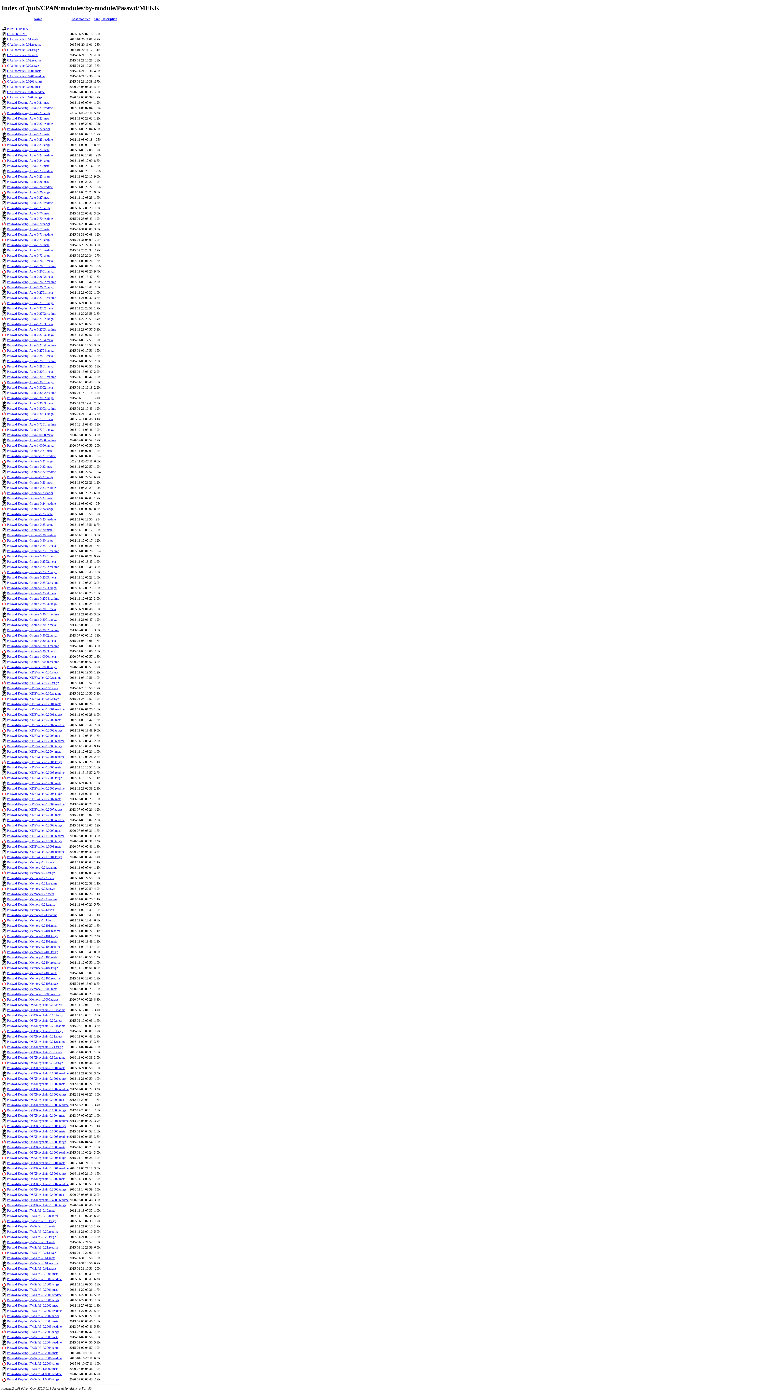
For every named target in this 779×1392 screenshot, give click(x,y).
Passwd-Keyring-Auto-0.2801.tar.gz (30, 366)
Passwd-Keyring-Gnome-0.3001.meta (31, 609)
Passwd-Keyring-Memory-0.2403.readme (33, 946)
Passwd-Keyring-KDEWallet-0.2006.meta (34, 783)
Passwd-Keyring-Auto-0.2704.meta (30, 340)
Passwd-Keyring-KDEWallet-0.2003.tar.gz (34, 746)
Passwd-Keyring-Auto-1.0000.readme (31, 440)
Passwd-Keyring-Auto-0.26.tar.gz (28, 192)
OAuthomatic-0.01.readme (24, 44)
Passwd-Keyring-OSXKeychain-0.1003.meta (36, 1099)
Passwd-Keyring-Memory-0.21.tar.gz (31, 873)
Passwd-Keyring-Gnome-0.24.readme (31, 503)
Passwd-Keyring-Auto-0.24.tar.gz (28, 160)
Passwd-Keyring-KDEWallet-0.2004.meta (34, 751)
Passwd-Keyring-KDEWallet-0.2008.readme (36, 820)
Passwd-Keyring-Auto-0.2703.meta (30, 324)
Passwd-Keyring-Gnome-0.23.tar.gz (30, 493)
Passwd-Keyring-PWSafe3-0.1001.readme (34, 1279)
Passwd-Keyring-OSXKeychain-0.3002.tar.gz (36, 1189)
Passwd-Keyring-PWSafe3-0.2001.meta (32, 1289)
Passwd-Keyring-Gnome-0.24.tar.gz (30, 509)
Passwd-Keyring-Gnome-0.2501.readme (33, 551)
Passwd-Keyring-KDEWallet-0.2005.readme (36, 772)
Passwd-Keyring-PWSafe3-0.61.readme (32, 1263)
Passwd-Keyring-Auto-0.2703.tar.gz (30, 334)
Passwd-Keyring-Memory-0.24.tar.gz (31, 920)
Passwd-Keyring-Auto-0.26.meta (28, 181)
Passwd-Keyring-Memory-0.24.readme (32, 915)
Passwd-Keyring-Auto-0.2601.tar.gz (30, 271)
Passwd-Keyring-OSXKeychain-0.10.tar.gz (35, 1015)
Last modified (81, 19)
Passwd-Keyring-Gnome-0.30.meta (30, 530)
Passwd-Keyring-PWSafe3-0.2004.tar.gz (33, 1347)
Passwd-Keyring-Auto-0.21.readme (30, 108)
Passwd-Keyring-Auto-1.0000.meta (30, 435)
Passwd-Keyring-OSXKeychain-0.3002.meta (36, 1179)
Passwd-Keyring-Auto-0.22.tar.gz (28, 129)
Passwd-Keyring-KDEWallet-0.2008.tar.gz (34, 825)
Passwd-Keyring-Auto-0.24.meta (28, 150)
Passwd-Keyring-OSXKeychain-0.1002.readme (38, 1089)
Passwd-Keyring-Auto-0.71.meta (28, 229)
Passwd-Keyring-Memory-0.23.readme (32, 899)
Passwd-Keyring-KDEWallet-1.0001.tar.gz (34, 857)
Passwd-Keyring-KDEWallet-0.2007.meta (34, 799)
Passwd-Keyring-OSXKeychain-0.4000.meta (36, 1194)
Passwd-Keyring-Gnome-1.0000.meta (31, 656)
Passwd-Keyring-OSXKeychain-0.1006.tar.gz (36, 1157)
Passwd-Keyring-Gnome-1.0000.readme (33, 662)
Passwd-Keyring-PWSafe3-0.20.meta (31, 1226)
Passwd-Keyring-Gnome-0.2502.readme (33, 567)
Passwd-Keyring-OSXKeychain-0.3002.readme (38, 1184)
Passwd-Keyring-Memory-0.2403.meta (32, 941)
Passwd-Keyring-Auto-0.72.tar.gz (28, 255)
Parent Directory (17, 28)
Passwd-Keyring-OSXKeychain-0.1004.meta (36, 1115)
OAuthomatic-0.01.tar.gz (23, 50)
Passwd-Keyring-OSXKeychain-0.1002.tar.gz (36, 1094)
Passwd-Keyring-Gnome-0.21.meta (30, 451)
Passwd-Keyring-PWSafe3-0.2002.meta (32, 1305)
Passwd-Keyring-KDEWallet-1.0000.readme (36, 836)
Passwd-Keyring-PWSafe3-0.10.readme (32, 1215)
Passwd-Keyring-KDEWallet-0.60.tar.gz (33, 698)
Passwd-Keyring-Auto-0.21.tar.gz (28, 113)
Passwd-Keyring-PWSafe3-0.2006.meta (32, 1353)
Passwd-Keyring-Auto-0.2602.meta (30, 276)
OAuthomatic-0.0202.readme (26, 92)
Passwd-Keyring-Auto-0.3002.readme (31, 392)
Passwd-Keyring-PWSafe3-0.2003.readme (34, 1326)
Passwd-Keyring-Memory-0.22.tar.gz (31, 888)
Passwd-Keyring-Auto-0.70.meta (28, 213)
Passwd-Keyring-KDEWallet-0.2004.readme (36, 756)
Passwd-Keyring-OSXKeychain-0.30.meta (34, 1052)
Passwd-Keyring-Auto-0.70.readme (30, 218)
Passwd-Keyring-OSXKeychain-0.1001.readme (38, 1073)
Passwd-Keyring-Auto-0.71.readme (30, 234)
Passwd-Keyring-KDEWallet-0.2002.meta (34, 720)
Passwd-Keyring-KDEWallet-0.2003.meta (34, 735)
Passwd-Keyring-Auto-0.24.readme (30, 155)
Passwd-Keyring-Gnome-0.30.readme (31, 535)
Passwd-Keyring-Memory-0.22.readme (32, 883)
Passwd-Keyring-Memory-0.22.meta (30, 878)
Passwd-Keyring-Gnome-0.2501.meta (31, 545)
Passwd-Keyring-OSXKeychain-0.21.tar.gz (35, 1047)
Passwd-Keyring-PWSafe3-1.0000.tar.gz (33, 1379)
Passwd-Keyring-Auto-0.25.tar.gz (28, 176)
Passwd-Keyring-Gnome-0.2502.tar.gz (32, 572)
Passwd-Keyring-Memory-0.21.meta (30, 862)
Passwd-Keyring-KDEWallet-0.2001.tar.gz (34, 714)
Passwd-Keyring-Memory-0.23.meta (30, 894)
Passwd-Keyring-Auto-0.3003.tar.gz (30, 414)
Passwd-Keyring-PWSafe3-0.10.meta (31, 1210)
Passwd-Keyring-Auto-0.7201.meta (30, 419)
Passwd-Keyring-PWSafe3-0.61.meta (31, 1258)
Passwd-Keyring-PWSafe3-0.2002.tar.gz (33, 1316)
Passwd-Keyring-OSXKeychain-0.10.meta (34, 1004)
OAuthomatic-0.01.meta (22, 39)
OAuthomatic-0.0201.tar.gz (24, 81)
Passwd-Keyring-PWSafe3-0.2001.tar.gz (33, 1300)
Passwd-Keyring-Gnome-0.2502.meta (31, 561)
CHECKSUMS (17, 34)
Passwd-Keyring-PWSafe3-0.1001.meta (32, 1274)
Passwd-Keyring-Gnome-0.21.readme (31, 456)
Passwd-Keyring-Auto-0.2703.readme (31, 329)
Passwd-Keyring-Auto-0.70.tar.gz (28, 224)
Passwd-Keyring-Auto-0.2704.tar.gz (30, 350)
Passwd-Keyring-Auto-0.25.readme (30, 171)
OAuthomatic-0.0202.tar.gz (24, 97)
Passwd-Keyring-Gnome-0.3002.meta (31, 625)
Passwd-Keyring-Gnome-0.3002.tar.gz (32, 635)
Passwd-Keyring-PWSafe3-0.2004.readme (34, 1342)
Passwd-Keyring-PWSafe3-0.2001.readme (34, 1295)
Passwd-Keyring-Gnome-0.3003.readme (33, 646)
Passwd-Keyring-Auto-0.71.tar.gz (28, 239)
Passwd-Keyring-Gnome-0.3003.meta (31, 640)
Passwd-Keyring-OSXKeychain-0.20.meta (34, 1020)
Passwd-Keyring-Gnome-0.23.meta (30, 482)
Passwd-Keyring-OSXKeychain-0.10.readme (36, 1010)
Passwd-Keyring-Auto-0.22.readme (30, 123)
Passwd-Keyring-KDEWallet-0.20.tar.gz (33, 683)
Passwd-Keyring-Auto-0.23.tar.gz (28, 145)
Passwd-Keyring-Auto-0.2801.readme (31, 361)
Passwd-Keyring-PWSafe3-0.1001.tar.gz (33, 1284)
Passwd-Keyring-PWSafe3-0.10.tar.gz (31, 1221)
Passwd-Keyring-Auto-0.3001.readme (31, 377)
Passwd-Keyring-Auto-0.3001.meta (30, 371)
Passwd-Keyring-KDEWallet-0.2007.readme (36, 804)
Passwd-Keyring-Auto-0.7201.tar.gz (30, 429)
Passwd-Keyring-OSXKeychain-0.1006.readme (38, 1152)
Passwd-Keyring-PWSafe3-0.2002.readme (34, 1310)
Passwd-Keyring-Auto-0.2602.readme (31, 282)
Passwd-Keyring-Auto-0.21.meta (28, 102)
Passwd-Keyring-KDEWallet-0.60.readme (34, 693)
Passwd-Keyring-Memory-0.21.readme (32, 867)
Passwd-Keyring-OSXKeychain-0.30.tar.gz (35, 1062)
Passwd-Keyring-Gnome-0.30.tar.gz (30, 540)
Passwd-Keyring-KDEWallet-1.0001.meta (34, 846)
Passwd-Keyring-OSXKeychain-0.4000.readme (38, 1200)
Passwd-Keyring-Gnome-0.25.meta (30, 514)
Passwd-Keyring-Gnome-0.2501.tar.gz (32, 556)
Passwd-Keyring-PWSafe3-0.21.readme (32, 1247)
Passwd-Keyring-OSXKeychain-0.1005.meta (36, 1131)
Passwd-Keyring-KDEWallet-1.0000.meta (34, 830)
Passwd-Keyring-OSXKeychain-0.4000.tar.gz (36, 1205)
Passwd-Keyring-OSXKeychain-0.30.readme (36, 1057)
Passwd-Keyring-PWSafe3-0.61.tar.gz (31, 1268)
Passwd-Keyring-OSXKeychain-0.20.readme (36, 1026)
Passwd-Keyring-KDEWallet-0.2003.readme (36, 741)
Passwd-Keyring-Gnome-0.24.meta (30, 498)
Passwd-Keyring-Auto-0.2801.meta (30, 356)
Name (38, 19)
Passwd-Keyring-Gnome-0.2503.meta (31, 577)
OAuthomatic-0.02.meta (22, 55)
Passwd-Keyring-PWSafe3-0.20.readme (32, 1231)
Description (109, 19)
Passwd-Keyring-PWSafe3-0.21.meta (31, 1242)
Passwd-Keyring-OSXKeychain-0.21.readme (36, 1041)
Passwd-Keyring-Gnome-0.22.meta (30, 466)
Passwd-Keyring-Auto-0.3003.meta (30, 403)
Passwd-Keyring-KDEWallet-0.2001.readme (36, 709)
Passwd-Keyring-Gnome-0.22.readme (31, 472)
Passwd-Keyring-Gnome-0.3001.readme (33, 614)
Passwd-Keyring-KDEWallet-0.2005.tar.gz (34, 778)
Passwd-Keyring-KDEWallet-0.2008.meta (34, 815)
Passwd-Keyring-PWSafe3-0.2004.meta (32, 1337)
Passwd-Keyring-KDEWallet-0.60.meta (32, 688)
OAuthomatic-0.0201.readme (26, 76)
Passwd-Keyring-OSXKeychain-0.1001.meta (36, 1068)
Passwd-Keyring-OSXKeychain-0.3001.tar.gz (36, 1173)
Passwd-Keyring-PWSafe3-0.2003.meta (32, 1321)
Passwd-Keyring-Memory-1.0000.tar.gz (32, 999)
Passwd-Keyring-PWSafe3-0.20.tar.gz (31, 1237)
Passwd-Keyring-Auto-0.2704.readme (31, 345)
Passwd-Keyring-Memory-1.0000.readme (33, 994)
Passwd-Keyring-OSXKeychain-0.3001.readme (38, 1168)
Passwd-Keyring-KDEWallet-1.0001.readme (36, 851)
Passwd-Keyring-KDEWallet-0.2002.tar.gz (34, 730)
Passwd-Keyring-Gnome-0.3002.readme (33, 630)
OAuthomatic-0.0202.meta (24, 86)
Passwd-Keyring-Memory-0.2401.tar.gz (32, 936)
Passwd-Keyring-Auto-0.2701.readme (31, 298)
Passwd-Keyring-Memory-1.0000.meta (32, 989)
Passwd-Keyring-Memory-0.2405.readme (33, 978)
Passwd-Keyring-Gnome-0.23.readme (31, 487)
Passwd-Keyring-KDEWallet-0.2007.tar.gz (34, 809)
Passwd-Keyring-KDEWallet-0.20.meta (32, 672)
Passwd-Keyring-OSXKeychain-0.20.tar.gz (35, 1031)
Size (97, 19)
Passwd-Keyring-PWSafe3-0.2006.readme (34, 1358)
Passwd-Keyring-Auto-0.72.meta (28, 245)
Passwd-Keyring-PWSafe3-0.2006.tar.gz (33, 1363)
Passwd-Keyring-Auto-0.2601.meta (30, 261)
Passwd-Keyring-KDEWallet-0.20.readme (34, 677)
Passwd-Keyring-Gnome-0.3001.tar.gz (32, 619)
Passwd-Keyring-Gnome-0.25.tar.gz (30, 524)
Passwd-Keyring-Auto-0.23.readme (30, 139)
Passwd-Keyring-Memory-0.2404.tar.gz (32, 968)
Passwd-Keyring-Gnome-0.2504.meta (31, 593)
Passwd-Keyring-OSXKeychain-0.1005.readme (38, 1136)
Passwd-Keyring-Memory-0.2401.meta (32, 925)
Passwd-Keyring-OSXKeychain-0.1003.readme (38, 1105)
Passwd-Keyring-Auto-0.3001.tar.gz (30, 382)
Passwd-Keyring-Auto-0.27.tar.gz (28, 208)
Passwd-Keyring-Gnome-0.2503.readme (33, 582)
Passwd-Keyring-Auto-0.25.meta (28, 166)
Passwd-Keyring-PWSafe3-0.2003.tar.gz (33, 1332)
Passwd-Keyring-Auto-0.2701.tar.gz (30, 303)
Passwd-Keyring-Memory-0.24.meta (30, 909)
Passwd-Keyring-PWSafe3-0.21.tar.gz (31, 1252)
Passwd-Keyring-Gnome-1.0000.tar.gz (32, 667)
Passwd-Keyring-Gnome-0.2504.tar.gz (32, 603)
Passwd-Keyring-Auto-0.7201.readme (31, 424)
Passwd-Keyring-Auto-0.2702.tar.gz (30, 319)
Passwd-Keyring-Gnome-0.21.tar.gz (30, 461)
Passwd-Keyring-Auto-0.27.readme (30, 203)
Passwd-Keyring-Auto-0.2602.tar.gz (30, 287)
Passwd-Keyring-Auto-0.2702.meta (30, 308)
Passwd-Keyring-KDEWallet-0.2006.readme (36, 788)
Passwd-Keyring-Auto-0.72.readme (30, 250)
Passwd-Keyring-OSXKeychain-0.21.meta (34, 1036)
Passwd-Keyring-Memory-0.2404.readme (33, 962)
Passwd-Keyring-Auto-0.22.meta (28, 118)
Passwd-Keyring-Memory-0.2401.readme (33, 931)
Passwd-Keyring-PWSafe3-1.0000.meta (32, 1368)
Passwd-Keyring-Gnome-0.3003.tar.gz (32, 651)
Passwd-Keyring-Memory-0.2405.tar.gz (32, 983)
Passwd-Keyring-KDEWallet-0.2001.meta (34, 704)
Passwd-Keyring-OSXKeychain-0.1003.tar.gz (36, 1110)
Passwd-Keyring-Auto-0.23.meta (28, 134)
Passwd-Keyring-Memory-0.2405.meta (32, 973)
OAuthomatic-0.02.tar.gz (23, 65)
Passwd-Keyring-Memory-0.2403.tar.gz (32, 952)
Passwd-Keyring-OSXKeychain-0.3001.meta (36, 1163)
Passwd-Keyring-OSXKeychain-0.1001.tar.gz (36, 1078)
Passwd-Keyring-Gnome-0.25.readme (31, 519)
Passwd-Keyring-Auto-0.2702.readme (31, 313)
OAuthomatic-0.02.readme (24, 60)
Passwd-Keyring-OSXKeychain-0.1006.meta (36, 1147)
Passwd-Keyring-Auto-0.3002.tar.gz (30, 398)
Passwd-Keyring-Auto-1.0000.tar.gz (30, 445)
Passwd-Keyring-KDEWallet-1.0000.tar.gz (34, 841)
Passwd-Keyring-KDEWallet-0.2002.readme (36, 725)
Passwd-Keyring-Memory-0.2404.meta (32, 957)
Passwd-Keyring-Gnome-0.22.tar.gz (30, 477)
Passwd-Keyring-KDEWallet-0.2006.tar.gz (34, 793)
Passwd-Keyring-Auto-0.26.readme (30, 187)
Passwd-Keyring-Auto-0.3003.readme (31, 408)
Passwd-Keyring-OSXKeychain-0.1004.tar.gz (36, 1126)
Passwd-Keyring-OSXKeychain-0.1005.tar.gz (36, 1142)
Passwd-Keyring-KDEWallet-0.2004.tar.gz (34, 762)
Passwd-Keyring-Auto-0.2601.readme (31, 266)
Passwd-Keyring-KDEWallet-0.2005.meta (34, 767)
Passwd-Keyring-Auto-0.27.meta (28, 197)
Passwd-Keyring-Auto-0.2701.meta (30, 292)
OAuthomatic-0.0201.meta (24, 71)
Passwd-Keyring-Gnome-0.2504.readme (33, 598)
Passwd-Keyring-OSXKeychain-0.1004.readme (38, 1121)
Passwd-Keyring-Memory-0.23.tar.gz (31, 904)
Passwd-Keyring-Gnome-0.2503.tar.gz (32, 588)
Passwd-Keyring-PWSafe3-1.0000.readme (34, 1374)
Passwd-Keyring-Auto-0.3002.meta (30, 387)
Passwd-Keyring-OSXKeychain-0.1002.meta (36, 1084)
